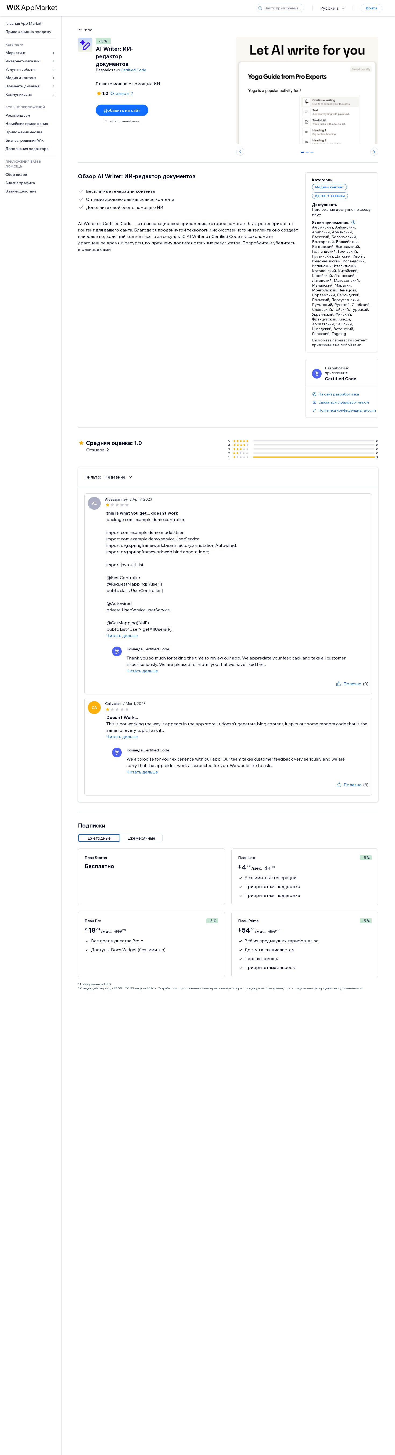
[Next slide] (374, 152)
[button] (353, 222)
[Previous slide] (240, 152)
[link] (30, 23)
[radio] (99, 838)
